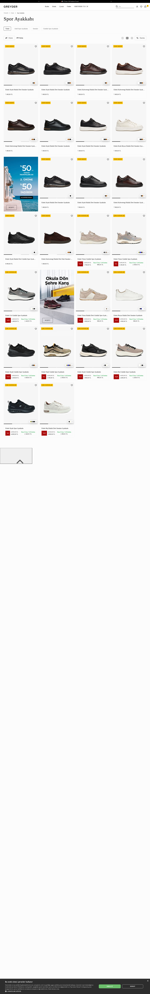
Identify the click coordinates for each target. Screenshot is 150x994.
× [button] (147, 981)
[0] (145, 6)
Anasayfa (6, 13)
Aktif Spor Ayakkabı (21, 29)
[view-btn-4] (127, 38)
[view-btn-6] (132, 38)
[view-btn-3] (122, 38)
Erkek (54, 6)
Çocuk (61, 6)
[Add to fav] (36, 46)
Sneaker (35, 29)
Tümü (7, 29)
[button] (50, 991)
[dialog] (75, 986)
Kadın (47, 6)
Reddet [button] (132, 986)
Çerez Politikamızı (19, 987)
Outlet (69, 6)
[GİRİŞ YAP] (137, 6)
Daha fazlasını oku (53, 989)
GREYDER (81, 6)
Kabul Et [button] (110, 986)
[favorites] (141, 6)
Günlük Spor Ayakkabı (50, 29)
